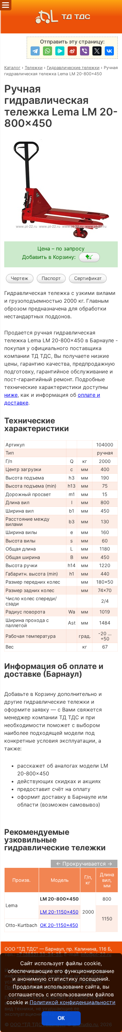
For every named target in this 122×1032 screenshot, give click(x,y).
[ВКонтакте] (109, 50)
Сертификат (88, 278)
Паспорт (51, 278)
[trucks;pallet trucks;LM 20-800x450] (89, 257)
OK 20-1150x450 (59, 925)
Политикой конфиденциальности (72, 1002)
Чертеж (19, 278)
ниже (11, 395)
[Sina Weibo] (72, 50)
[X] (96, 50)
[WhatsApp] (47, 50)
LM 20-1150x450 (59, 912)
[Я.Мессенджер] (59, 50)
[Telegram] (35, 50)
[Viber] (84, 50)
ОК (61, 1018)
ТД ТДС (75, 16)
